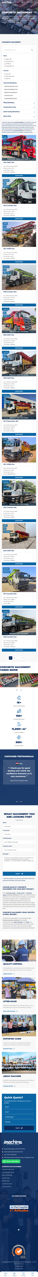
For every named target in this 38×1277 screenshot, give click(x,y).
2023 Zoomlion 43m (10, 205)
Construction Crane (9, 107)
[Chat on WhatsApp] (11, 1161)
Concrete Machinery (10, 83)
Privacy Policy (19, 1268)
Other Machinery (6, 1186)
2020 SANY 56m (8, 335)
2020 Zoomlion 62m (10, 292)
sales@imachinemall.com (15, 1151)
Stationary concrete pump (10, 92)
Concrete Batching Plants (10, 98)
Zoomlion (20, 922)
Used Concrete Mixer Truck (10, 89)
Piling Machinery (8, 102)
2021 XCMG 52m (8, 249)
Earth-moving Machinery (11, 112)
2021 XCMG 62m (8, 464)
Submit (18, 1128)
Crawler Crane (6, 1178)
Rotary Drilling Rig (7, 1175)
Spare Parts (7, 116)
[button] (17, 690)
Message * (6, 854)
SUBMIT (17, 873)
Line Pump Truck (8, 95)
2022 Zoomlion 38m (10, 507)
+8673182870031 (12, 1154)
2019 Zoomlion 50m (10, 594)
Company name (7, 846)
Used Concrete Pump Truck (11, 86)
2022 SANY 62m (8, 551)
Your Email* (6, 830)
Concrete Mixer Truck (8, 1172)
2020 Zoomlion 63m (10, 637)
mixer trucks (20, 893)
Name (4, 822)
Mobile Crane (5, 1181)
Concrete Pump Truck (8, 1169)
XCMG (28, 922)
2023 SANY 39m (8, 162)
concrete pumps (10, 893)
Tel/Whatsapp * (7, 838)
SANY (15, 922)
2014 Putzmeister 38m (10, 421)
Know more (19, 175)
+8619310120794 (20, 1149)
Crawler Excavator (7, 1183)
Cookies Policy (19, 1266)
